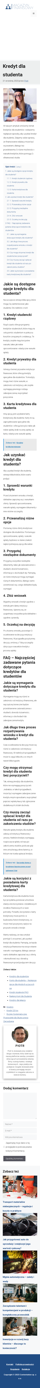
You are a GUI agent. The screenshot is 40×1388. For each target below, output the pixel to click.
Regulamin (15, 1369)
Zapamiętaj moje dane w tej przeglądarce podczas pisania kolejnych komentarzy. (19, 1147)
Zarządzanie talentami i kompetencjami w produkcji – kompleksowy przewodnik (18, 1310)
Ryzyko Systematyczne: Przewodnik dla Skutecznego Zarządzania (15, 1017)
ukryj (18, 167)
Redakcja (26, 1369)
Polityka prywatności (25, 1364)
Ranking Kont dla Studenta (20, 996)
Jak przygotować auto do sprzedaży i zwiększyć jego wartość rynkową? (17, 1244)
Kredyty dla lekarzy (17, 1000)
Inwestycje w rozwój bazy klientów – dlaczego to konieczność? (16, 1343)
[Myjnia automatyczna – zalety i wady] (20, 1263)
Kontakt (9, 1364)
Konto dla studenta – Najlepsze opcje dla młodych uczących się (23, 984)
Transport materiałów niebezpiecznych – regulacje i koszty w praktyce (18, 1206)
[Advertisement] (20, 40)
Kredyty (10, 1007)
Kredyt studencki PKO (18, 992)
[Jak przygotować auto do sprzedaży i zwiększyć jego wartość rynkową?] (20, 1225)
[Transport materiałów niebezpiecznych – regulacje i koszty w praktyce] (20, 1188)
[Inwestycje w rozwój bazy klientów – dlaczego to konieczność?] (20, 1327)
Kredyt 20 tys (12, 1010)
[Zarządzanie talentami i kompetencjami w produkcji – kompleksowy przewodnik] (20, 1294)
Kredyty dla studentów (19, 976)
